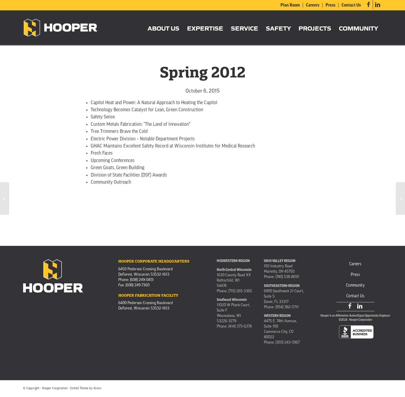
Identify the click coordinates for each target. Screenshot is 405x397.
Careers (312, 5)
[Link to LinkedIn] (377, 4)
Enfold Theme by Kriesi (85, 388)
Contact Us (351, 5)
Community (355, 285)
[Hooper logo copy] (60, 28)
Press (330, 5)
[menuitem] (290, 5)
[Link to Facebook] (368, 4)
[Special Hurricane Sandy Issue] (4, 198)
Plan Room (290, 5)
